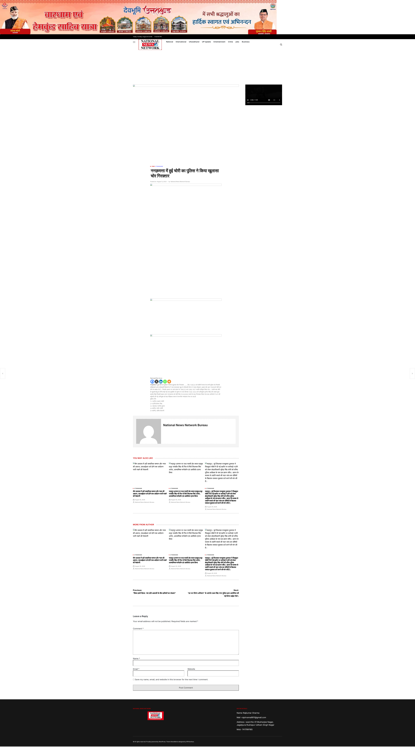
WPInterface (190, 741)
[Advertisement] (207, 66)
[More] (169, 381)
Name (136, 658)
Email (136, 669)
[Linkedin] (161, 381)
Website (191, 669)
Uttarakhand (194, 42)
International (181, 42)
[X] (156, 381)
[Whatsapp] (165, 381)
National (169, 42)
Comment (138, 628)
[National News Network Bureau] (148, 431)
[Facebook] (152, 381)
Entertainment (219, 42)
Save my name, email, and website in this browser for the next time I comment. (171, 679)
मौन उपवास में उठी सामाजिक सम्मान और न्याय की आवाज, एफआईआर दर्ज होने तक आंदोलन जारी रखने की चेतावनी (150, 493)
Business (246, 42)
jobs (237, 42)
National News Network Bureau (180, 181)
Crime (230, 42)
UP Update (206, 42)
